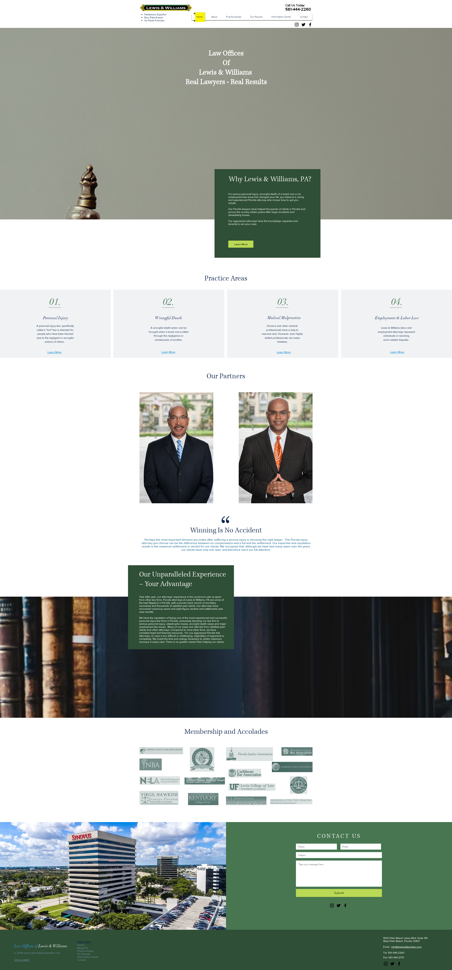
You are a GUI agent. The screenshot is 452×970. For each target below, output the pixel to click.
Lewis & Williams (52, 946)
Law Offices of (26, 946)
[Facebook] (310, 24)
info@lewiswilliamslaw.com (406, 946)
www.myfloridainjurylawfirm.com (42, 952)
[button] (234, 17)
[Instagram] (296, 24)
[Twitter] (303, 24)
